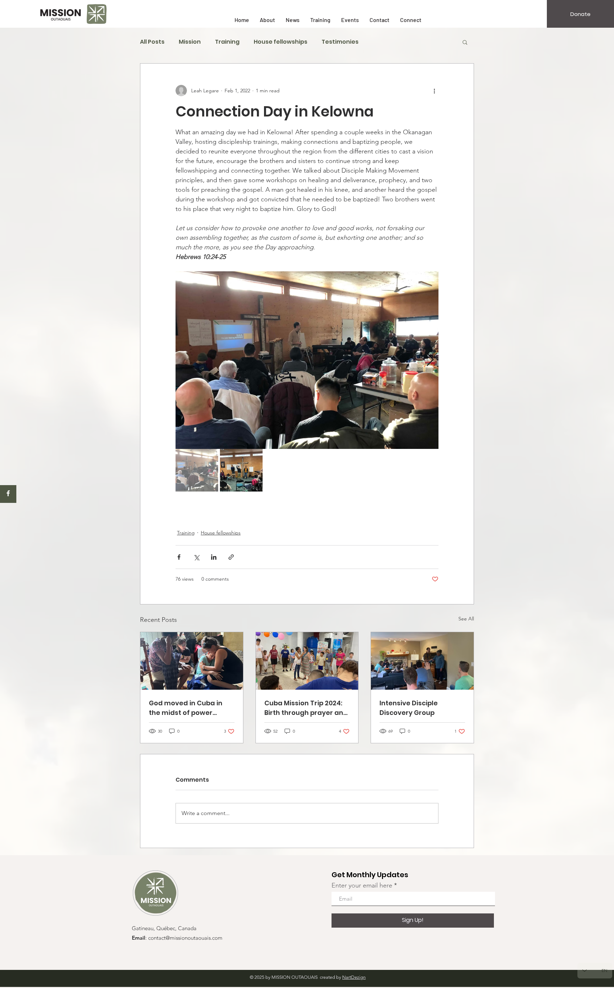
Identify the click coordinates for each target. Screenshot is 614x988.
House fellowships (280, 41)
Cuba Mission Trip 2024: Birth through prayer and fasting (306, 708)
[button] (465, 42)
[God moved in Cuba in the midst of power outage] (191, 661)
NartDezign (354, 977)
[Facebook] (8, 493)
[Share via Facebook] (179, 557)
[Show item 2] (241, 470)
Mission (190, 41)
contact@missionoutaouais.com (185, 938)
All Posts (152, 41)
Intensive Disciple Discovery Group (408, 708)
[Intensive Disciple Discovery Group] (422, 661)
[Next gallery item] (430, 360)
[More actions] (434, 90)
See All (466, 618)
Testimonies (340, 41)
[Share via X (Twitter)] (196, 557)
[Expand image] (307, 360)
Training (227, 41)
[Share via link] (231, 557)
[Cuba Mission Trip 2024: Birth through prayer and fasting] (307, 661)
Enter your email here (362, 885)
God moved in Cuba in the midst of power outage (185, 708)
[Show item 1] (197, 470)
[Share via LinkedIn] (213, 557)
